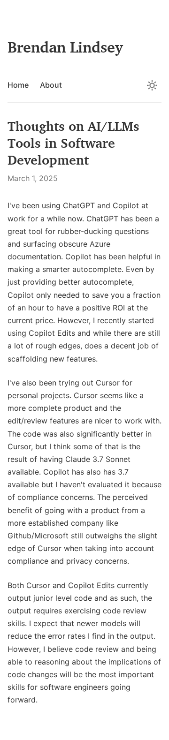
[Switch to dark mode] (152, 85)
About (51, 85)
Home (18, 85)
